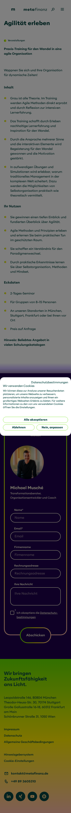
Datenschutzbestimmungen (49, 382)
